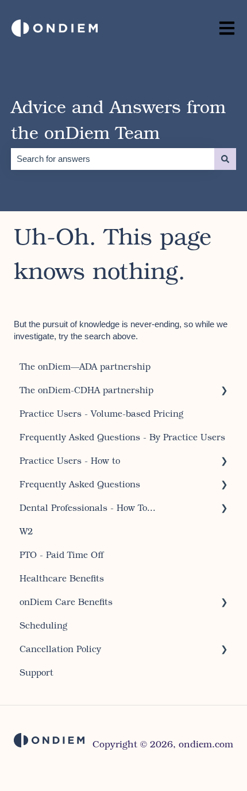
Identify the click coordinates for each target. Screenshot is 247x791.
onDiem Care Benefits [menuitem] (66, 601)
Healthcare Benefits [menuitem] (62, 578)
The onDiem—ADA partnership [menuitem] (85, 366)
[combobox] (112, 158)
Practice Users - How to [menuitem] (70, 460)
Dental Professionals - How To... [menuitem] (88, 507)
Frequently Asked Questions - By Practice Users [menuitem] (122, 437)
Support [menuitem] (36, 672)
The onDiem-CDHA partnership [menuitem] (86, 390)
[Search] (225, 158)
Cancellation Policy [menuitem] (60, 648)
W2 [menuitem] (26, 531)
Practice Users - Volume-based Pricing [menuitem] (101, 413)
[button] (224, 391)
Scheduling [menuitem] (43, 625)
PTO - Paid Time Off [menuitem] (62, 554)
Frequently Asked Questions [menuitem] (80, 484)
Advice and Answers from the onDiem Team (118, 119)
